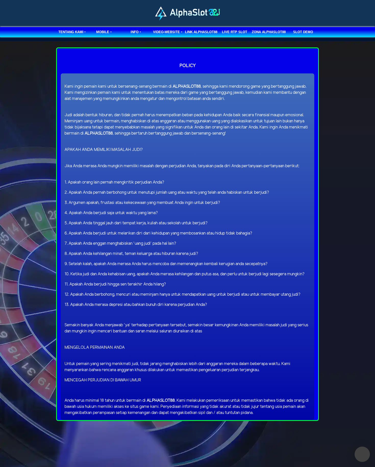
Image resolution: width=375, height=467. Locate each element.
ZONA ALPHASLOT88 (269, 32)
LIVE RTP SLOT (234, 32)
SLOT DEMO (303, 32)
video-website (166, 32)
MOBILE (102, 32)
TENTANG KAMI (70, 32)
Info (135, 32)
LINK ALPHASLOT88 (201, 32)
